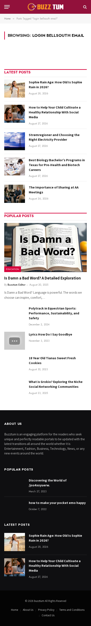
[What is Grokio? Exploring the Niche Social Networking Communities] (14, 388)
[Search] (84, 7)
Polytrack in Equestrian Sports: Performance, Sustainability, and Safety (54, 313)
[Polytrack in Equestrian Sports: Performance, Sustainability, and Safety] (14, 315)
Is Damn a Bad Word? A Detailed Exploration (42, 278)
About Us (28, 610)
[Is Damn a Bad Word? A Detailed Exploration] (45, 247)
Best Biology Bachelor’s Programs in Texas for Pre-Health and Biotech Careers (57, 165)
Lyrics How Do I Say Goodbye (50, 334)
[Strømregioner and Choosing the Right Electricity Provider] (14, 141)
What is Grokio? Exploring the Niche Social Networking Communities (56, 384)
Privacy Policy (46, 610)
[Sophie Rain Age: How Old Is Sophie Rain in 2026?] (14, 89)
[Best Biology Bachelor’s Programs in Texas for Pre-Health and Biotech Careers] (14, 166)
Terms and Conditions (71, 610)
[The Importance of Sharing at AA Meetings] (14, 194)
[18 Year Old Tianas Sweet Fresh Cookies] (14, 364)
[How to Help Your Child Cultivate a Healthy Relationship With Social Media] (14, 114)
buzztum (39, 601)
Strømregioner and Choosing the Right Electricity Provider (54, 137)
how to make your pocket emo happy (57, 503)
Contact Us (48, 615)
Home (14, 610)
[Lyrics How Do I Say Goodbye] (14, 341)
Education (12, 269)
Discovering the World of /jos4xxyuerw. (47, 482)
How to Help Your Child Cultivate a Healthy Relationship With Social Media (55, 112)
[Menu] (7, 7)
